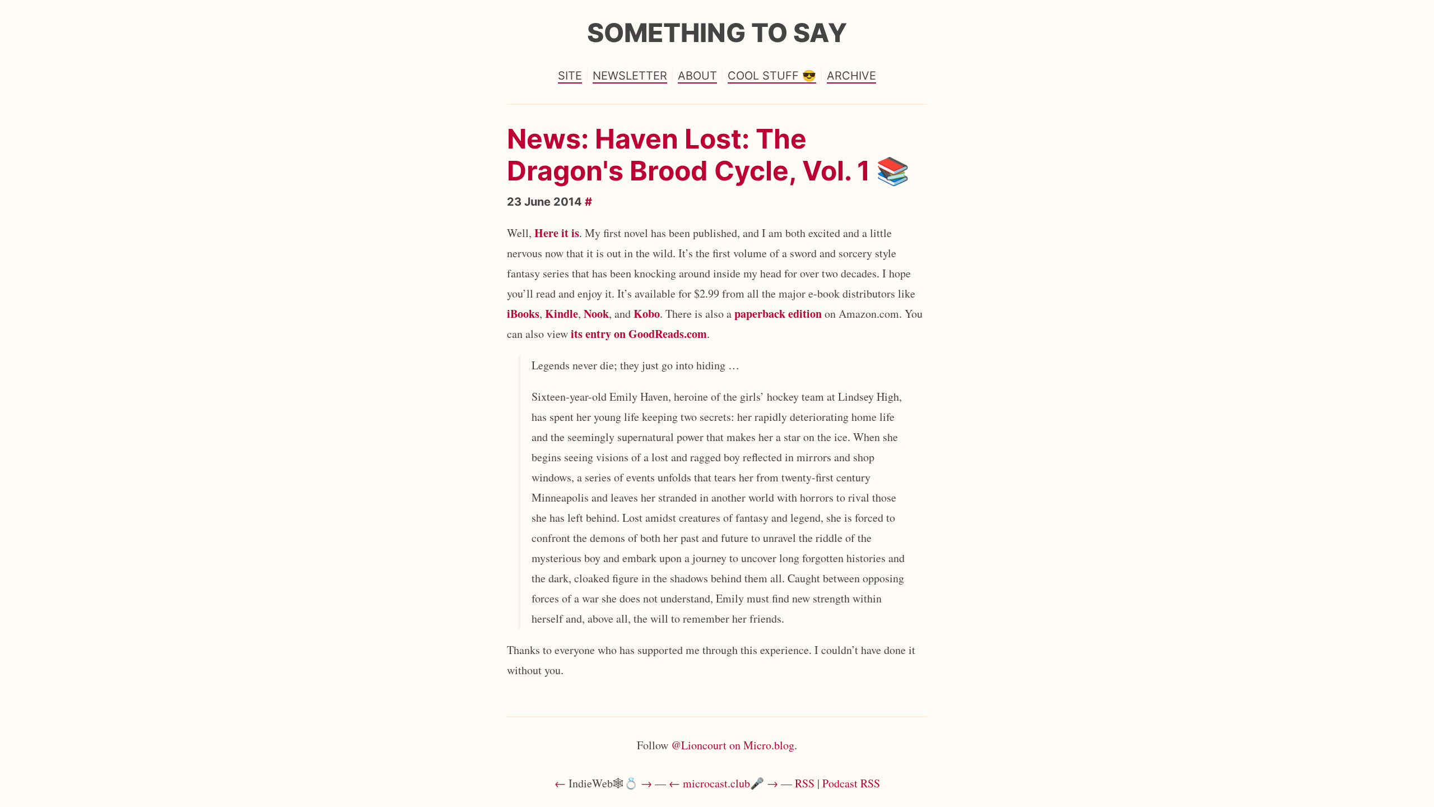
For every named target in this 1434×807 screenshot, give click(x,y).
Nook (596, 313)
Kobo (647, 313)
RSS (804, 783)
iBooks (523, 313)
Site (570, 75)
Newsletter (630, 75)
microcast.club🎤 (723, 783)
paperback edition (778, 313)
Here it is (556, 233)
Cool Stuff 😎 (772, 75)
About (697, 75)
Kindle (561, 313)
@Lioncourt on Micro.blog (732, 745)
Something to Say (717, 32)
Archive (851, 75)
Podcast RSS (851, 783)
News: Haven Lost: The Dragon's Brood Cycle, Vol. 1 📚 (708, 155)
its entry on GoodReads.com (639, 334)
